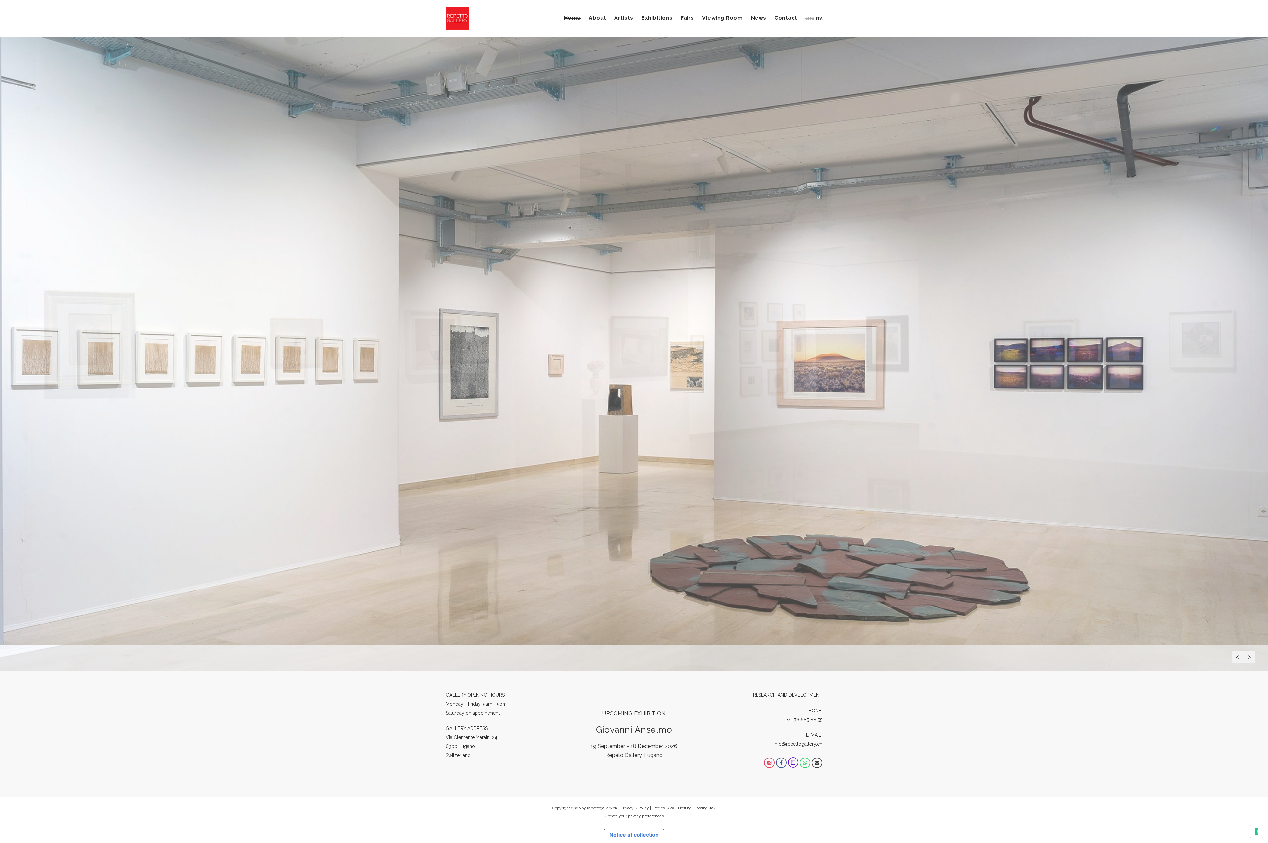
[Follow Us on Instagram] (769, 762)
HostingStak (705, 808)
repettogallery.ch (602, 808)
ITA (819, 19)
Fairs (687, 18)
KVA (670, 808)
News (758, 18)
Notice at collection (634, 834)
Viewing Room (722, 18)
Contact (785, 18)
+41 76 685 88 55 (804, 719)
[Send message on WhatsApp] (805, 762)
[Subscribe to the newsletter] (817, 762)
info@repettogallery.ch (798, 744)
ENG (809, 19)
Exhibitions (657, 18)
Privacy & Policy (635, 808)
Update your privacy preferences (634, 816)
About (597, 18)
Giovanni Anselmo (634, 730)
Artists (623, 18)
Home (572, 18)
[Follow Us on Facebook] (781, 762)
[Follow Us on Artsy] (793, 762)
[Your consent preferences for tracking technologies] (1256, 831)
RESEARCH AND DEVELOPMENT (787, 695)
